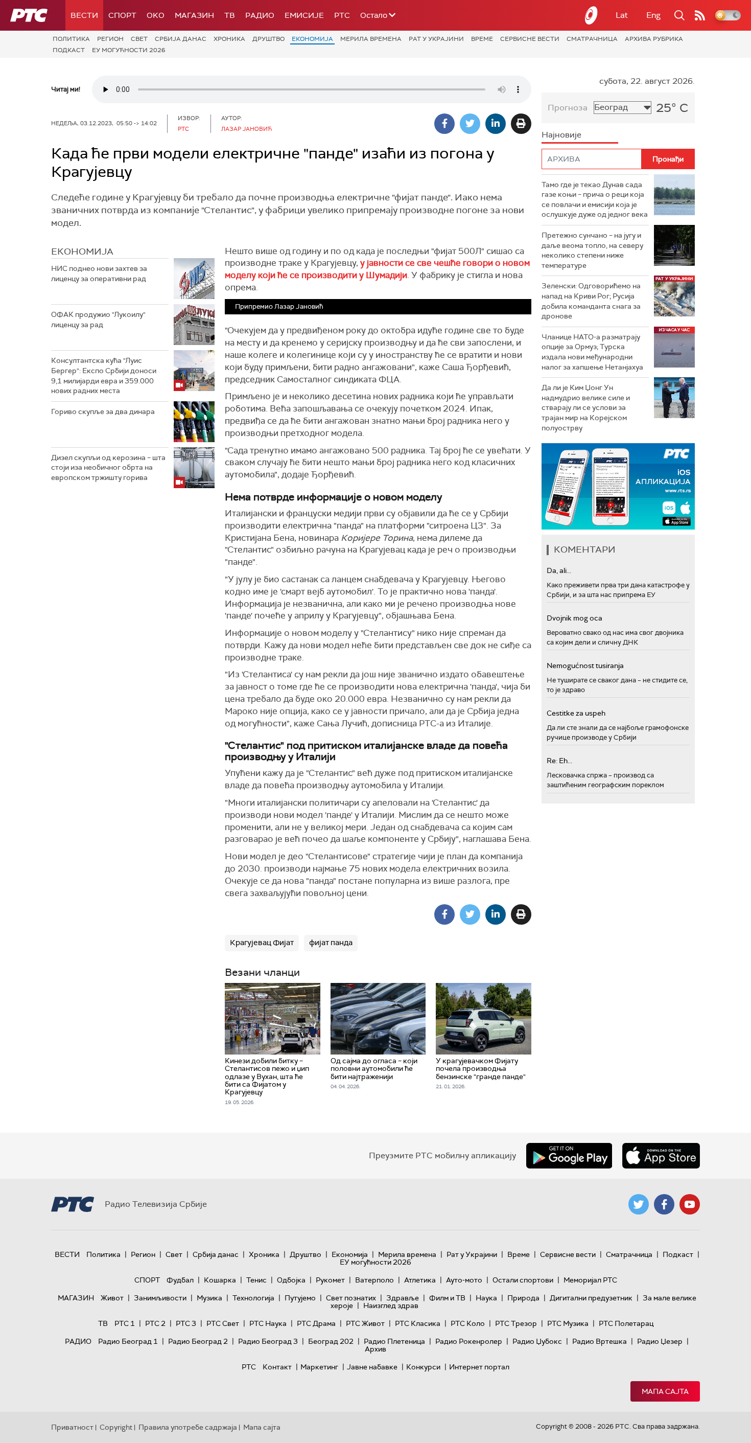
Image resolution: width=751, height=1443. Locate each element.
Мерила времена (371, 39)
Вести (84, 15)
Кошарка (220, 1280)
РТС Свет (222, 1323)
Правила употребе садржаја (187, 1427)
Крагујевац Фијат (262, 942)
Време (482, 39)
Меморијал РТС (590, 1280)
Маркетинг (319, 1366)
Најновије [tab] (561, 134)
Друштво (268, 39)
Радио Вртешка (599, 1341)
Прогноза (568, 107)
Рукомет (330, 1280)
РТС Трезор (516, 1323)
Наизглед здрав (390, 1305)
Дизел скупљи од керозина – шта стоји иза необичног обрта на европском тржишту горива (108, 467)
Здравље (402, 1297)
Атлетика (420, 1280)
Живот (112, 1297)
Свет (139, 39)
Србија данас (180, 39)
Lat (622, 15)
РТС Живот (365, 1323)
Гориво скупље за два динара (103, 411)
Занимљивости (160, 1297)
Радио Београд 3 (268, 1341)
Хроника (229, 39)
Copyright (116, 1427)
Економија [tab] (82, 251)
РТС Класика (417, 1323)
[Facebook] (444, 123)
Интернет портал (479, 1366)
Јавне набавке (372, 1366)
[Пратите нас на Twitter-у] (638, 1204)
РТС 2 (155, 1323)
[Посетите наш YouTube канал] (689, 1204)
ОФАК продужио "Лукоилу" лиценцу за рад (98, 319)
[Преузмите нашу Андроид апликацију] (569, 1156)
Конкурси (423, 1366)
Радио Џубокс (537, 1341)
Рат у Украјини (436, 39)
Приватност (72, 1427)
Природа (523, 1297)
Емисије (304, 15)
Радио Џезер (660, 1341)
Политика (71, 39)
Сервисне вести (529, 39)
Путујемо (300, 1297)
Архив (375, 1349)
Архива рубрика (654, 39)
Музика (209, 1297)
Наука (486, 1297)
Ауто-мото (464, 1280)
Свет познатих (351, 1297)
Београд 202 (331, 1341)
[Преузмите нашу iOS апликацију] (661, 1156)
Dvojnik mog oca (574, 618)
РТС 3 (186, 1323)
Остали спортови (522, 1280)
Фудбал (180, 1280)
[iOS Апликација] (618, 486)
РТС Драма (316, 1323)
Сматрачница (592, 39)
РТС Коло (468, 1323)
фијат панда (331, 942)
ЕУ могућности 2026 (129, 50)
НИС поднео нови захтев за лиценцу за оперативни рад (99, 273)
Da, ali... (559, 570)
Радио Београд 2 (198, 1341)
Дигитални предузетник (591, 1297)
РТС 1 (124, 1323)
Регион (110, 39)
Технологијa (253, 1297)
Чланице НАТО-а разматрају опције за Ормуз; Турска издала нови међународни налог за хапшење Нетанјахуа (592, 352)
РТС (342, 15)
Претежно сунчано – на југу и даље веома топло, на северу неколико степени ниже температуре (592, 250)
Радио (259, 15)
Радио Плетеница (394, 1341)
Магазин (194, 15)
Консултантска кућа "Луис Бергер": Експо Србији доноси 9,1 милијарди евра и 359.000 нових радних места (103, 375)
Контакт (277, 1366)
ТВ (229, 15)
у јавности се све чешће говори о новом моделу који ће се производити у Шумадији (377, 269)
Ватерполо (374, 1280)
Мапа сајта (665, 1391)
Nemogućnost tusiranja (585, 665)
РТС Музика (568, 1323)
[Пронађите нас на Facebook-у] (664, 1204)
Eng (653, 15)
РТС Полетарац (626, 1323)
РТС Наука (268, 1323)
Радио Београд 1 (128, 1341)
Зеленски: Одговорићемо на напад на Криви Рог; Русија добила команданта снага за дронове (591, 300)
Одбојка (291, 1280)
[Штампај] (521, 123)
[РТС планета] (591, 15)
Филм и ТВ (447, 1297)
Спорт (122, 15)
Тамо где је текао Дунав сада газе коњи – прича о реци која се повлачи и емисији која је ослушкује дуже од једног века (595, 199)
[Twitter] (470, 123)
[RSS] (700, 15)
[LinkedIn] (495, 123)
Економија (312, 39)
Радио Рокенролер (468, 1341)
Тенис (256, 1280)
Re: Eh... (559, 760)
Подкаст (69, 50)
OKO (156, 15)
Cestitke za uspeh (576, 713)
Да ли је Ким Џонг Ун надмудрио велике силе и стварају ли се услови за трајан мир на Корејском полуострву (586, 407)
